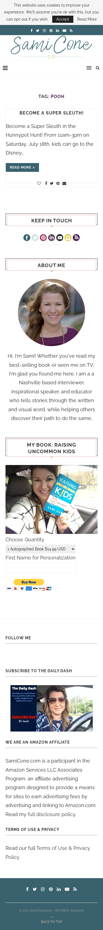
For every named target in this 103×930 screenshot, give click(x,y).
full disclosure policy (51, 814)
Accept (62, 19)
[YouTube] (59, 238)
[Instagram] (68, 238)
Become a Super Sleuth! (52, 113)
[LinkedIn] (51, 238)
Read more (20, 167)
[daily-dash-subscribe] (51, 708)
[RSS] (76, 238)
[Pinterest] (43, 238)
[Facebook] (26, 238)
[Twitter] (35, 238)
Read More (87, 19)
